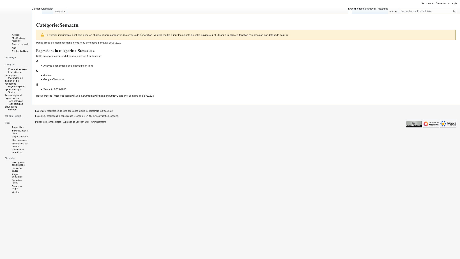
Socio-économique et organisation (13, 95)
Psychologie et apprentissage (15, 88)
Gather (47, 75)
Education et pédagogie (13, 73)
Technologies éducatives (14, 105)
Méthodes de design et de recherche (14, 80)
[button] (60, 10)
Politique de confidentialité (48, 122)
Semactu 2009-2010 (109, 42)
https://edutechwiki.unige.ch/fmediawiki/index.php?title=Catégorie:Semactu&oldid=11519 (104, 95)
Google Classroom (54, 79)
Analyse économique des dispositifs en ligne (68, 65)
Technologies (15, 100)
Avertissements (98, 122)
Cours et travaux (17, 69)
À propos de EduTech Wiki (76, 122)
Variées (12, 109)
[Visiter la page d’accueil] (15, 14)
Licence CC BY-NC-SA (85, 116)
